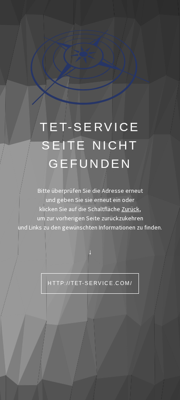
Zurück (130, 209)
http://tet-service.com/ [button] (90, 283)
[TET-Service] (90, 66)
